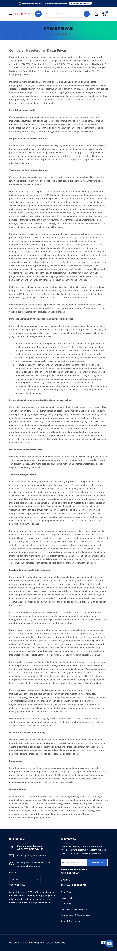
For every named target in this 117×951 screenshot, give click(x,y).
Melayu (15, 880)
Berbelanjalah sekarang (80, 3)
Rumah (50, 34)
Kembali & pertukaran (71, 921)
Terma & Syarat (68, 903)
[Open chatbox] (109, 944)
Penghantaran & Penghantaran (75, 915)
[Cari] (87, 14)
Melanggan (97, 862)
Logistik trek (66, 898)
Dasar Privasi (67, 892)
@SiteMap (65, 880)
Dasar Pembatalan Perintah (74, 909)
